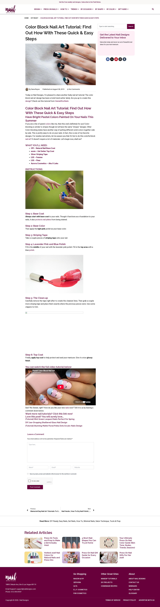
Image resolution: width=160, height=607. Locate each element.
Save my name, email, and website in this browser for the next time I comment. (53, 474)
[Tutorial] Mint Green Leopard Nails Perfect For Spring (49, 419)
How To (79, 521)
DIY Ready (34, 18)
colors (48, 124)
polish (31, 250)
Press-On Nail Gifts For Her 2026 (126, 555)
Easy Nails (63, 521)
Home (26, 18)
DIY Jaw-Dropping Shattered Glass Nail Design (46, 422)
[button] (152, 9)
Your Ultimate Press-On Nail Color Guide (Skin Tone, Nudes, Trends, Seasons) (127, 543)
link (65, 413)
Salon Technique (102, 521)
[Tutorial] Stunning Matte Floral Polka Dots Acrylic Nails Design (53, 426)
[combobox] (112, 26)
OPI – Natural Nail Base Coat (43, 148)
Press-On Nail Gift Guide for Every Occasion (90, 555)
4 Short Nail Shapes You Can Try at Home (89, 540)
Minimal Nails (89, 521)
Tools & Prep (115, 521)
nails (67, 408)
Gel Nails (71, 521)
